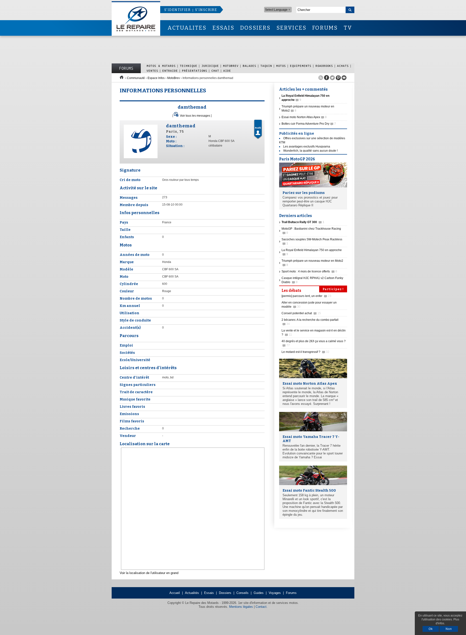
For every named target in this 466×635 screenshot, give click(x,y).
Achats (343, 65)
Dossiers (225, 593)
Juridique (210, 65)
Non (449, 629)
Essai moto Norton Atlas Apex (304, 117)
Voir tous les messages (195, 115)
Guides (259, 593)
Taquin (266, 65)
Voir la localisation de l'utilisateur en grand (149, 573)
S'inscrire (206, 10)
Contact (261, 607)
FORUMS (325, 28)
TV (348, 28)
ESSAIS (223, 28)
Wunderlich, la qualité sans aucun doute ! (310, 150)
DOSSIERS (255, 28)
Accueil (174, 593)
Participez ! (333, 289)
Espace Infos (156, 78)
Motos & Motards (161, 65)
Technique (188, 65)
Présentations (194, 70)
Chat (215, 70)
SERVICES (291, 28)
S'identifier (177, 10)
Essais (209, 593)
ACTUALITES (186, 28)
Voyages (275, 593)
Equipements (300, 65)
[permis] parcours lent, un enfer (306, 296)
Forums (126, 68)
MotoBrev (231, 65)
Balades (249, 65)
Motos (281, 65)
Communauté (136, 78)
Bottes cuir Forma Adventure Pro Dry (309, 123)
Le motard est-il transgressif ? (305, 352)
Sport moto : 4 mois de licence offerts (309, 271)
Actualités (192, 593)
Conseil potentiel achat (301, 313)
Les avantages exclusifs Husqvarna (306, 146)
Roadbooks (324, 65)
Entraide (170, 70)
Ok (431, 629)
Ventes (152, 70)
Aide (227, 70)
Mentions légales (241, 607)
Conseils (242, 593)
